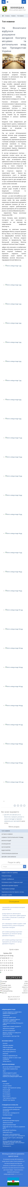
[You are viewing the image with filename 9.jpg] (15, 427)
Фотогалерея (6, 847)
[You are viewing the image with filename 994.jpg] (15, 675)
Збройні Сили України (9, 856)
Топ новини (20, 16)
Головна (7, 16)
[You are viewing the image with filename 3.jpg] (15, 312)
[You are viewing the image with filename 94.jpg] (15, 503)
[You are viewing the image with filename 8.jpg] (15, 408)
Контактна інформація (9, 1030)
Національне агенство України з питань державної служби (13, 893)
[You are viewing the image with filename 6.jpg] (15, 369)
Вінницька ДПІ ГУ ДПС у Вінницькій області (13, 1138)
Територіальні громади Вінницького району (13, 1023)
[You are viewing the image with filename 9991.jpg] (15, 790)
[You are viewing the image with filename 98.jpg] (15, 580)
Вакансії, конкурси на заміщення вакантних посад (12, 1033)
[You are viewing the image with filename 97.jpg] (15, 561)
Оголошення (6, 844)
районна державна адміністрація (17, 8)
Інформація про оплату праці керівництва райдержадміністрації (12, 1075)
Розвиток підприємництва (10, 1055)
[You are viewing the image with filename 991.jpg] (15, 618)
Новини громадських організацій (12, 1107)
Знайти (24, 866)
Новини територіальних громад (12, 837)
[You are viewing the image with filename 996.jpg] (15, 714)
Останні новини (7, 834)
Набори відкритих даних (10, 1073)
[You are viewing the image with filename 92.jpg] (15, 465)
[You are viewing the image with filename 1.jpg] (15, 274)
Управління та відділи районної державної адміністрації (11, 1020)
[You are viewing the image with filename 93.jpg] (15, 484)
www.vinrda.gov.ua (18, 1174)
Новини (13, 16)
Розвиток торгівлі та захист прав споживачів (12, 1058)
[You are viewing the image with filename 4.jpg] (15, 331)
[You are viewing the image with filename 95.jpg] (15, 522)
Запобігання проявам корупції (10, 885)
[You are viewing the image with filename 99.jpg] (15, 599)
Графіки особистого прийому (10, 872)
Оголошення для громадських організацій (11, 1110)
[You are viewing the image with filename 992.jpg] (15, 637)
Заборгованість (7, 1061)
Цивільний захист (8, 1132)
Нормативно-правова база (10, 1069)
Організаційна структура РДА (11, 1036)
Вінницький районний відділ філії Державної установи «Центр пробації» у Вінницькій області (13, 1142)
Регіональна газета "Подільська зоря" (12, 882)
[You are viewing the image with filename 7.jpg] (15, 388)
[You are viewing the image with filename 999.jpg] (15, 771)
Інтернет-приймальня (8, 879)
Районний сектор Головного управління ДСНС (14, 1127)
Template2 (8, 2)
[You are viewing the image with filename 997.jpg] (15, 733)
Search (4, 2)
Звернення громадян (9, 1028)
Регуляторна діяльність (9, 1051)
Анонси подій (6, 840)
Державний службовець (9, 1130)
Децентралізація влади (9, 1124)
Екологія (5, 1043)
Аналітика (5, 1053)
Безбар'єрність (7, 1146)
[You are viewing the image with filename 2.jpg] (15, 293)
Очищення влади (6, 876)
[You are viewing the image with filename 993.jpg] (15, 656)
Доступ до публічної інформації (11, 1067)
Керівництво (6, 1015)
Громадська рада (7, 1115)
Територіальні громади (8, 888)
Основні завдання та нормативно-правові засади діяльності (12, 1012)
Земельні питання (8, 1122)
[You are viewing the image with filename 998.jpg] (15, 752)
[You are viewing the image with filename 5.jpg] (15, 350)
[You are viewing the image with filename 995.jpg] (15, 694)
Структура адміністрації (9, 1017)
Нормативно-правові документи (12, 1026)
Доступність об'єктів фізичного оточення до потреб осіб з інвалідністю (14, 1134)
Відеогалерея (6, 850)
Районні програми (8, 1047)
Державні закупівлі (8, 1045)
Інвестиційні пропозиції (9, 1049)
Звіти (4, 1071)
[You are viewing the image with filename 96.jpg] (15, 541)
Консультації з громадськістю (11, 1113)
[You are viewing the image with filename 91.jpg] (15, 446)
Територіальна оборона (10, 853)
